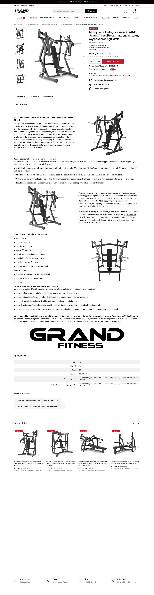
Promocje (33, 18)
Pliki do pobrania (48, 97)
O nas (122, 5)
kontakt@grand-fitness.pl (89, 2)
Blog (117, 5)
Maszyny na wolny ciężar (110, 75)
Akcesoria (137, 18)
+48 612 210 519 (75, 2)
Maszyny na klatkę (124, 75)
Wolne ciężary (64, 17)
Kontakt (131, 5)
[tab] (21, 97)
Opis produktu (21, 97)
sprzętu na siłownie (110, 309)
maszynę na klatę (79, 309)
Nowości (20, 18)
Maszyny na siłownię (47, 17)
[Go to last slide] (133, 423)
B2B (126, 5)
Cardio (75, 17)
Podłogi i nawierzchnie (121, 17)
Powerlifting (106, 18)
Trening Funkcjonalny (90, 17)
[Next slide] (83, 56)
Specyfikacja (34, 97)
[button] (20, 33)
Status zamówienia (109, 5)
